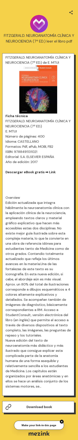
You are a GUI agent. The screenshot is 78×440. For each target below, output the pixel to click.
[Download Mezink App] (39, 433)
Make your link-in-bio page (39, 425)
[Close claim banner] (62, 422)
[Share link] (71, 12)
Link (52, 172)
